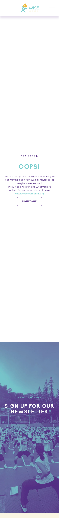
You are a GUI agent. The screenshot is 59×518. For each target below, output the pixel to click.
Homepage (29, 201)
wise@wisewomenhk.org (29, 193)
